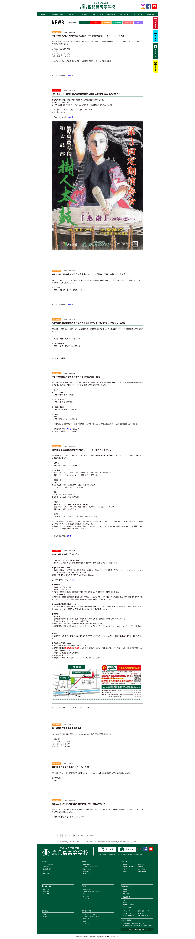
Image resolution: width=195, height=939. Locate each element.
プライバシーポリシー (75, 842)
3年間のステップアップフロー (91, 866)
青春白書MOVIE (142, 871)
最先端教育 (46, 891)
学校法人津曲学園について (137, 929)
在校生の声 (86, 871)
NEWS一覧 (46, 873)
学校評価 (114, 842)
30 (82, 835)
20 (78, 835)
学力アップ (46, 889)
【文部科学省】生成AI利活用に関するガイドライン (136, 923)
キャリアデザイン (48, 894)
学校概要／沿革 (47, 869)
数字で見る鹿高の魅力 (129, 866)
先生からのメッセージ (89, 869)
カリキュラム (86, 873)
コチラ (69, 75)
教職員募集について (124, 842)
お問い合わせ (63, 842)
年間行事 (125, 869)
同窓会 (134, 842)
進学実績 (125, 889)
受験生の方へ (117, 22)
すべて (84, 22)
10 (75, 835)
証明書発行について (104, 842)
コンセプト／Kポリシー (49, 864)
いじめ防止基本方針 (90, 842)
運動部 (45, 914)
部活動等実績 (106, 22)
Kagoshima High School (97, 937)
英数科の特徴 (86, 864)
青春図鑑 (125, 864)
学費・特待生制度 (127, 907)
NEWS (95, 22)
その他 (138, 22)
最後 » (92, 835)
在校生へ (128, 22)
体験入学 (125, 900)
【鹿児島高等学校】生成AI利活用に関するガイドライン (137, 925)
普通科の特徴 (86, 889)
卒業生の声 (126, 894)
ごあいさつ (46, 866)
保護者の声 (141, 864)
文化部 (45, 916)
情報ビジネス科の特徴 (89, 914)
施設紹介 (125, 871)
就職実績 (125, 891)
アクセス (45, 871)
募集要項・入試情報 (128, 905)
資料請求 (125, 902)
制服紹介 (140, 866)
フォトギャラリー (143, 869)
